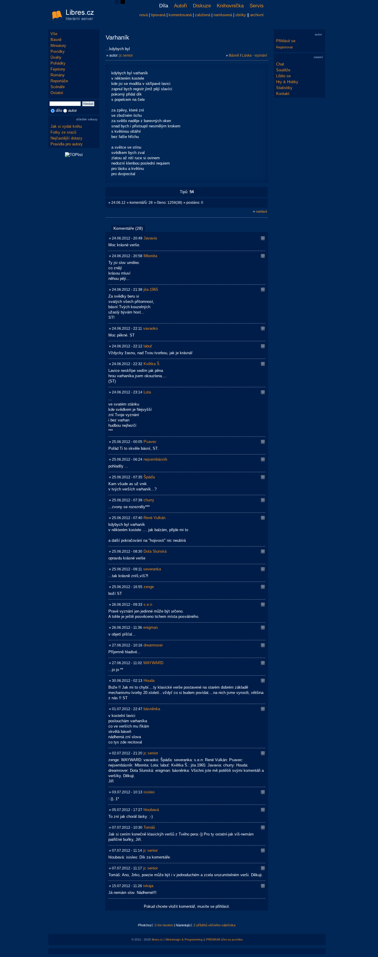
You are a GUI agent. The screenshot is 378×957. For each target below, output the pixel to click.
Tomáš (149, 827)
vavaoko (150, 328)
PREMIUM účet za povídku (224, 939)
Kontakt (282, 93)
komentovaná (180, 15)
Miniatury (58, 45)
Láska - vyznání (254, 55)
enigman (150, 627)
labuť (148, 346)
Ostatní (56, 93)
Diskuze (202, 6)
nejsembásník (155, 459)
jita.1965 (151, 289)
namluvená (223, 15)
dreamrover (153, 645)
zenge (149, 587)
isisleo (149, 792)
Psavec (150, 441)
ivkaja (148, 886)
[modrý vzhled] (117, 2)
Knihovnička (230, 6)
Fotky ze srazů (63, 132)
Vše (53, 34)
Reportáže (59, 81)
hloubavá (151, 809)
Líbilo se (283, 76)
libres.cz (157, 939)
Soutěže (283, 70)
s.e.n (148, 604)
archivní (257, 15)
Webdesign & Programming (184, 939)
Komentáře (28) (128, 228)
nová (143, 15)
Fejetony (57, 69)
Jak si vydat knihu (66, 126)
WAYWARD (153, 663)
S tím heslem (163, 925)
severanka (152, 569)
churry (149, 500)
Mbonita (150, 256)
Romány (57, 75)
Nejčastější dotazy (66, 138)
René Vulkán (154, 518)
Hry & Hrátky (287, 82)
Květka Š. (152, 364)
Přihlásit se (285, 41)
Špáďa (149, 477)
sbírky (240, 15)
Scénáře (57, 87)
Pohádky (58, 63)
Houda (149, 680)
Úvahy (55, 57)
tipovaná (158, 15)
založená (202, 15)
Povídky (57, 51)
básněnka (152, 709)
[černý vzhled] (122, 2)
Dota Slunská (155, 551)
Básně (55, 39)
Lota (147, 392)
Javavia (150, 238)
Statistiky (284, 88)
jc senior (126, 55)
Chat (280, 64)
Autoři (180, 6)
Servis (257, 6)
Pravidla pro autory (66, 144)
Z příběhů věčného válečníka (214, 925)
